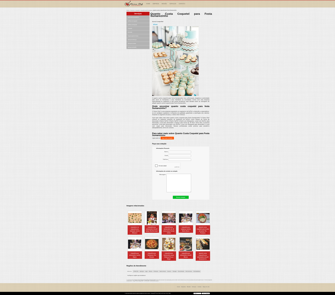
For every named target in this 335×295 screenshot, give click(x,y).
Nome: (166, 151)
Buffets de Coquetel (132, 21)
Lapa (146, 271)
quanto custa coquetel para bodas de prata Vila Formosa (203, 230)
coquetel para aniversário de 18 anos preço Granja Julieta (168, 230)
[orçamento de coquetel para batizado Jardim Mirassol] (135, 218)
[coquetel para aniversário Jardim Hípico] (135, 244)
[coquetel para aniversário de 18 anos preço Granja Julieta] (169, 218)
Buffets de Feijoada (132, 24)
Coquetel (130, 28)
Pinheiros (156, 271)
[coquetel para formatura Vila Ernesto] (152, 244)
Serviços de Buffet (132, 47)
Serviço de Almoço (132, 39)
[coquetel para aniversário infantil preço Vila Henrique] (152, 218)
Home (148, 4)
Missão (164, 4)
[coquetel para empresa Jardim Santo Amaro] (186, 218)
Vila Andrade (181, 271)
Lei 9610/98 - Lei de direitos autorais (151, 280)
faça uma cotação (167, 138)
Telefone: (166, 159)
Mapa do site (206, 286)
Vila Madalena (196, 271)
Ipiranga (142, 271)
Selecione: (129, 271)
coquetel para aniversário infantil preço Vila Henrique (152, 229)
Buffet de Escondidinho (133, 17)
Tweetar (155, 24)
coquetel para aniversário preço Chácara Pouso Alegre (169, 256)
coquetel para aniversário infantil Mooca (185, 255)
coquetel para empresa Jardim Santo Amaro (186, 229)
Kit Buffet (130, 32)
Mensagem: (163, 174)
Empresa (156, 4)
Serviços (173, 4)
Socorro (169, 271)
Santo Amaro (163, 271)
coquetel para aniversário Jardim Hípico (134, 255)
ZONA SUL (135, 271)
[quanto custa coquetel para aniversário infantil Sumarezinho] (203, 244)
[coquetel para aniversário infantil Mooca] (186, 244)
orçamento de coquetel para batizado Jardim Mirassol (135, 230)
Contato (182, 4)
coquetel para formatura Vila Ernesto (152, 255)
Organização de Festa (133, 36)
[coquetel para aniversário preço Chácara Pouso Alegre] (169, 244)
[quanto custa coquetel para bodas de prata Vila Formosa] (203, 218)
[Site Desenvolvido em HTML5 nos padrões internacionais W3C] (197, 293)
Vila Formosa (188, 271)
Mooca (150, 271)
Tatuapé (174, 271)
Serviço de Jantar (132, 43)
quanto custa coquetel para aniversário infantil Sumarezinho (202, 256)
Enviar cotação (180, 197)
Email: (167, 155)
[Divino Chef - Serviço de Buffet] (135, 3)
